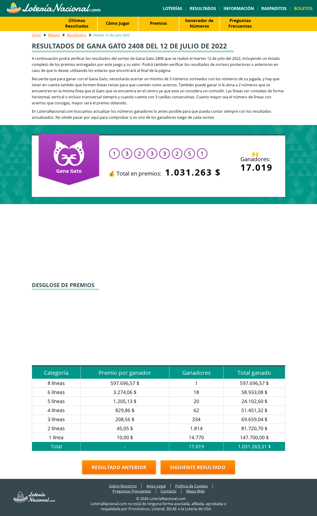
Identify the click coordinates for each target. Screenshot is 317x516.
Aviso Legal (156, 486)
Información (238, 8)
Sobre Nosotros (123, 486)
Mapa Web (195, 491)
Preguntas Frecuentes (240, 23)
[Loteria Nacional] (53, 11)
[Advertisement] (158, 243)
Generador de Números (199, 23)
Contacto (169, 491)
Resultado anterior (119, 467)
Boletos (303, 8)
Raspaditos (274, 8)
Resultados (203, 8)
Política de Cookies (191, 486)
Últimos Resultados (76, 23)
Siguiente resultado (198, 467)
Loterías (172, 8)
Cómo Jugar (118, 23)
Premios (158, 23)
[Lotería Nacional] (34, 500)
